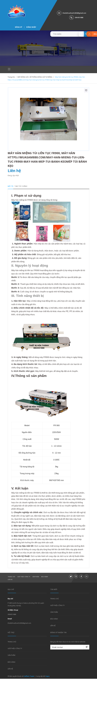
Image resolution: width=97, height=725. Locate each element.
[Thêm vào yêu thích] (86, 90)
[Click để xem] (48, 119)
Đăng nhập (31, 27)
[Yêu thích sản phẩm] (81, 34)
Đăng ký (18, 27)
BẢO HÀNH (44, 576)
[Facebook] (81, 576)
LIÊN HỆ (10, 579)
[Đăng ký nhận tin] (86, 647)
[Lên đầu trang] (89, 719)
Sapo (48, 676)
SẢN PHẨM (35, 576)
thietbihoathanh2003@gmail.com (74, 13)
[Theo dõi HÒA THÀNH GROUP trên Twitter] (71, 576)
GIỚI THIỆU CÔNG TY (23, 576)
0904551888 (79, 17)
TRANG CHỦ (11, 576)
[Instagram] (76, 576)
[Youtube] (86, 576)
